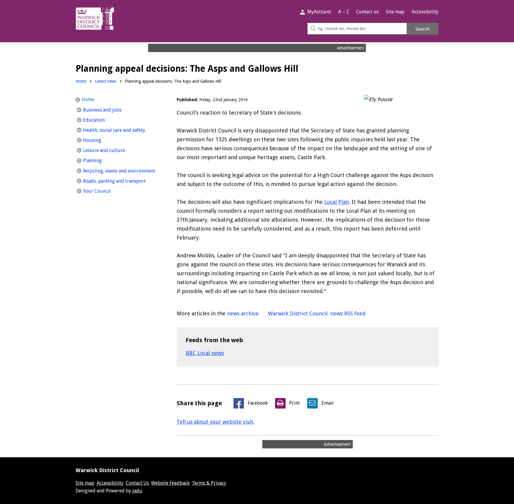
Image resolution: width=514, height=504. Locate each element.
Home (81, 81)
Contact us (367, 12)
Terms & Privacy (209, 483)
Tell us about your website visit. (215, 422)
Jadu (137, 491)
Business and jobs (113, 110)
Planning (103, 160)
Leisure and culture (115, 150)
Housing (103, 140)
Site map (395, 12)
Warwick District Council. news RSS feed (317, 313)
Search (423, 29)
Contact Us (137, 483)
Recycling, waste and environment (122, 171)
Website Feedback (170, 483)
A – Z (343, 12)
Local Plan (336, 202)
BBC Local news (205, 353)
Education (105, 120)
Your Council (108, 191)
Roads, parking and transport (122, 181)
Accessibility (425, 12)
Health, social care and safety (122, 130)
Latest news (105, 81)
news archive (243, 313)
